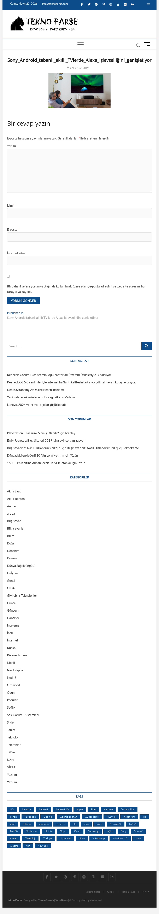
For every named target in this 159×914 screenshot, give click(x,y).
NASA (132, 824)
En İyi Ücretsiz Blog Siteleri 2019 (29, 440)
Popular (12, 700)
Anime (11, 506)
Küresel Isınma (17, 655)
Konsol (11, 648)
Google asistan (68, 816)
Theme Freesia (46, 900)
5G (12, 809)
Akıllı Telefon (16, 499)
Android (43, 809)
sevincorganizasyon (71, 440)
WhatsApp (99, 838)
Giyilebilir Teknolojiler (22, 595)
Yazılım (12, 774)
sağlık (109, 831)
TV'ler (11, 752)
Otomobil (13, 685)
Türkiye (47, 838)
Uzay (10, 759)
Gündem (12, 610)
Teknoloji (13, 737)
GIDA (11, 588)
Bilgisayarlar (16, 528)
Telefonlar (14, 745)
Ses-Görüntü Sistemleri (23, 715)
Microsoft (115, 824)
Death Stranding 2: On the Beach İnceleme (36, 390)
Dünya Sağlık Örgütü (21, 565)
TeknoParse (14, 900)
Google (47, 816)
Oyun (10, 692)
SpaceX (138, 831)
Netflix (14, 831)
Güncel (12, 603)
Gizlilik (110, 891)
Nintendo (31, 831)
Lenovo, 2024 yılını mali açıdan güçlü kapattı (37, 404)
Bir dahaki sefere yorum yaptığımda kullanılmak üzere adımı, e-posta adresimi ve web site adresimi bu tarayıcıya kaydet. (76, 288)
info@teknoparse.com (55, 3)
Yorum (11, 146)
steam (13, 838)
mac (86, 824)
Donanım (13, 551)
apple (80, 809)
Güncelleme (92, 816)
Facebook (30, 816)
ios (144, 816)
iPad (12, 824)
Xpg (28, 845)
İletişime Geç (128, 891)
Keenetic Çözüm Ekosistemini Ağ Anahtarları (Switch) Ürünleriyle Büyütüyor (59, 375)
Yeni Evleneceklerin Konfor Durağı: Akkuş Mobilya (41, 397)
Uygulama (65, 838)
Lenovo (61, 824)
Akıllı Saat (14, 491)
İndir (10, 633)
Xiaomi (14, 845)
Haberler (13, 618)
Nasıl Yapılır (15, 670)
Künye (145, 891)
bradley (70, 433)
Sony (123, 831)
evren (13, 816)
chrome (108, 809)
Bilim (10, 536)
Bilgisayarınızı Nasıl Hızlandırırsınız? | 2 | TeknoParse (103, 448)
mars (99, 824)
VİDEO (12, 767)
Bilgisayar (14, 521)
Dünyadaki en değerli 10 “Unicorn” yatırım (35, 455)
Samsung (93, 831)
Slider (11, 722)
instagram (129, 816)
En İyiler (12, 573)
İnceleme (13, 625)
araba (11, 513)
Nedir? (11, 677)
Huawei (111, 816)
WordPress (61, 900)
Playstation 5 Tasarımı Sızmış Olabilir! (33, 433)
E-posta (13, 229)
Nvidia (48, 831)
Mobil (11, 662)
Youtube (43, 845)
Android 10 (62, 809)
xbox (138, 838)
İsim (10, 205)
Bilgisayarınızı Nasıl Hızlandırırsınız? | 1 (34, 448)
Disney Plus (127, 809)
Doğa (10, 543)
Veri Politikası (93, 891)
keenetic (44, 824)
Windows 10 (120, 838)
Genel (11, 580)
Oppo (63, 831)
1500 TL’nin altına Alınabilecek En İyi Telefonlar (39, 463)
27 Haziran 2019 (79, 67)
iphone (27, 824)
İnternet (12, 640)
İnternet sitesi (16, 253)
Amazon (26, 809)
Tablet (11, 730)
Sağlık (11, 707)
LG (74, 824)
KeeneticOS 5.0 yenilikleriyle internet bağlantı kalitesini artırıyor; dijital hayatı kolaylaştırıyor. (71, 382)
